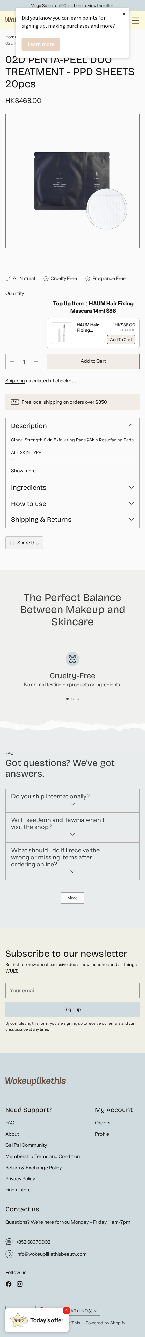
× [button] (124, 14)
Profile (102, 1134)
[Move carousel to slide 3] (78, 699)
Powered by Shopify (105, 1322)
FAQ (9, 1123)
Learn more (41, 44)
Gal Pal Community (26, 1145)
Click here (73, 5)
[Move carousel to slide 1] (67, 699)
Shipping (15, 381)
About (12, 1134)
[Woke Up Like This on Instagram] (20, 1285)
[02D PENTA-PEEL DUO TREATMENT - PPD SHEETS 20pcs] (72, 181)
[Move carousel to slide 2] (72, 699)
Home (11, 36)
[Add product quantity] (36, 361)
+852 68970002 (33, 1242)
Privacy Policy (20, 1179)
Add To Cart (121, 339)
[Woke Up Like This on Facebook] (9, 1285)
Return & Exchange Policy (33, 1168)
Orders (102, 1123)
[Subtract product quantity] (12, 361)
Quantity (14, 293)
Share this (28, 543)
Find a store (18, 1190)
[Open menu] (135, 20)
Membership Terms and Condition (42, 1156)
